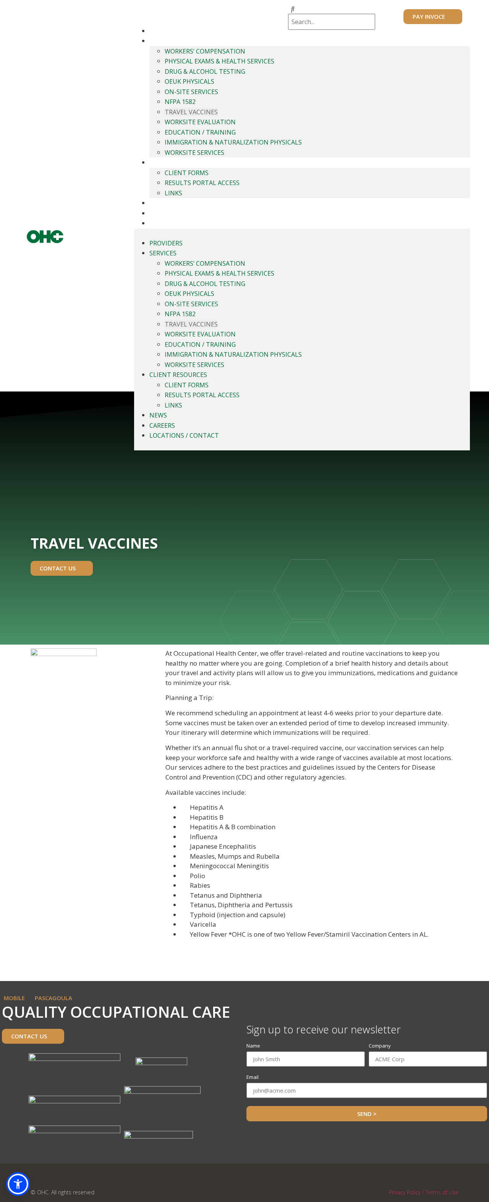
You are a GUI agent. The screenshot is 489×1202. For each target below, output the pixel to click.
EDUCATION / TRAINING (200, 132)
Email (252, 1077)
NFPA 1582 (180, 101)
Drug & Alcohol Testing (205, 71)
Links (173, 193)
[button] (18, 1184)
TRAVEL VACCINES (191, 112)
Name (253, 1046)
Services (162, 41)
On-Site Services (191, 92)
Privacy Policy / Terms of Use (423, 1192)
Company (380, 1046)
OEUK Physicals (189, 81)
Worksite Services (194, 152)
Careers (161, 213)
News (157, 203)
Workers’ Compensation (205, 51)
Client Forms (187, 173)
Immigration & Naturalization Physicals (233, 142)
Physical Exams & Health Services (219, 61)
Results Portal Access (202, 183)
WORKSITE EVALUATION (200, 122)
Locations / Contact (181, 223)
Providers (165, 31)
